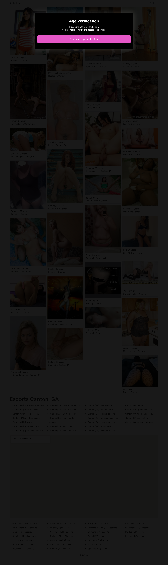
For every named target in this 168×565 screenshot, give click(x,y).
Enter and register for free (84, 39)
